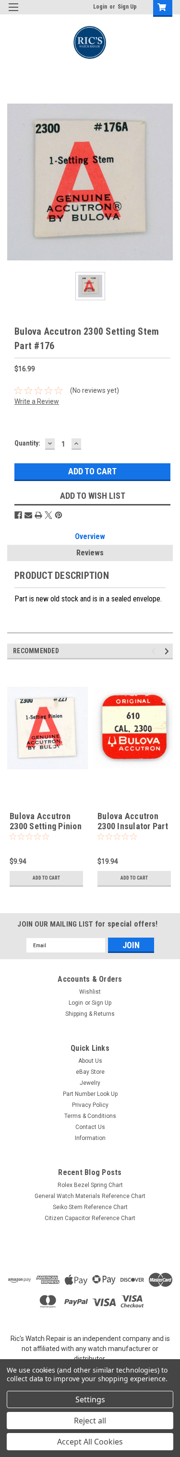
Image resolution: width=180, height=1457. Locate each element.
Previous (154, 651)
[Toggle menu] (13, 13)
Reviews (90, 552)
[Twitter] (48, 515)
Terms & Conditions (90, 1116)
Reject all (90, 1420)
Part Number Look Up (90, 1094)
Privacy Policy (90, 1105)
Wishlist (90, 991)
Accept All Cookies (90, 1441)
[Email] (28, 515)
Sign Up (127, 6)
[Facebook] (18, 515)
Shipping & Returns (90, 1013)
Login (100, 6)
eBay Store (90, 1072)
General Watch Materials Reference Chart (90, 1196)
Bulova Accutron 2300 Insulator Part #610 (132, 826)
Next (168, 651)
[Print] (38, 515)
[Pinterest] (58, 515)
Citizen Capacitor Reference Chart (90, 1218)
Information (90, 1138)
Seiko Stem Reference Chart (90, 1207)
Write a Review (36, 401)
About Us (90, 1061)
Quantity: (27, 443)
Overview (90, 536)
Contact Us (90, 1127)
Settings (90, 1399)
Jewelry (90, 1083)
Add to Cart (46, 878)
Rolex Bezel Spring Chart (90, 1185)
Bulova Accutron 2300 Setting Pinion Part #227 (46, 826)
